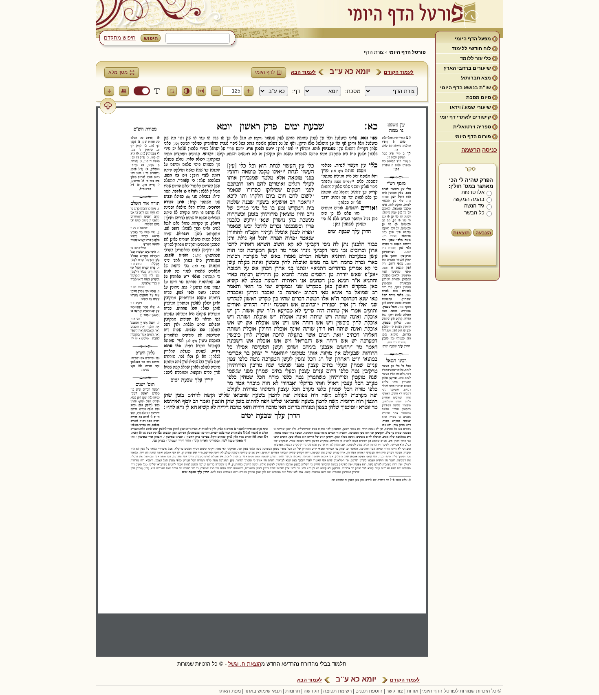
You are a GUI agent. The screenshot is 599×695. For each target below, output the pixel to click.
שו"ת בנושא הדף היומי (465, 87)
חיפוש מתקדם (120, 38)
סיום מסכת (478, 97)
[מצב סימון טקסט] (157, 91)
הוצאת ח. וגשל (244, 664)
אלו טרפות (472, 192)
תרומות (292, 691)
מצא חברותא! (475, 78)
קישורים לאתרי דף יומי (465, 117)
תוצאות (461, 233)
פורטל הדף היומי (407, 52)
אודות (412, 691)
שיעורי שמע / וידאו (470, 107)
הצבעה (483, 233)
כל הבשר (474, 213)
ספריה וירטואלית (472, 127)
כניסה (489, 149)
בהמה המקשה (468, 199)
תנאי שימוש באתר (263, 691)
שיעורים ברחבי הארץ (467, 68)
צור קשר (394, 691)
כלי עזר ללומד (475, 58)
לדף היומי (265, 72)
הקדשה (311, 691)
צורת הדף (374, 52)
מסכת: (353, 91)
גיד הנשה (474, 206)
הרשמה (470, 149)
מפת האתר (229, 691)
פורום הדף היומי (472, 136)
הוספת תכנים (369, 691)
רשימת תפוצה (337, 691)
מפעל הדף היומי (473, 39)
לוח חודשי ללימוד (471, 48)
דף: (296, 91)
